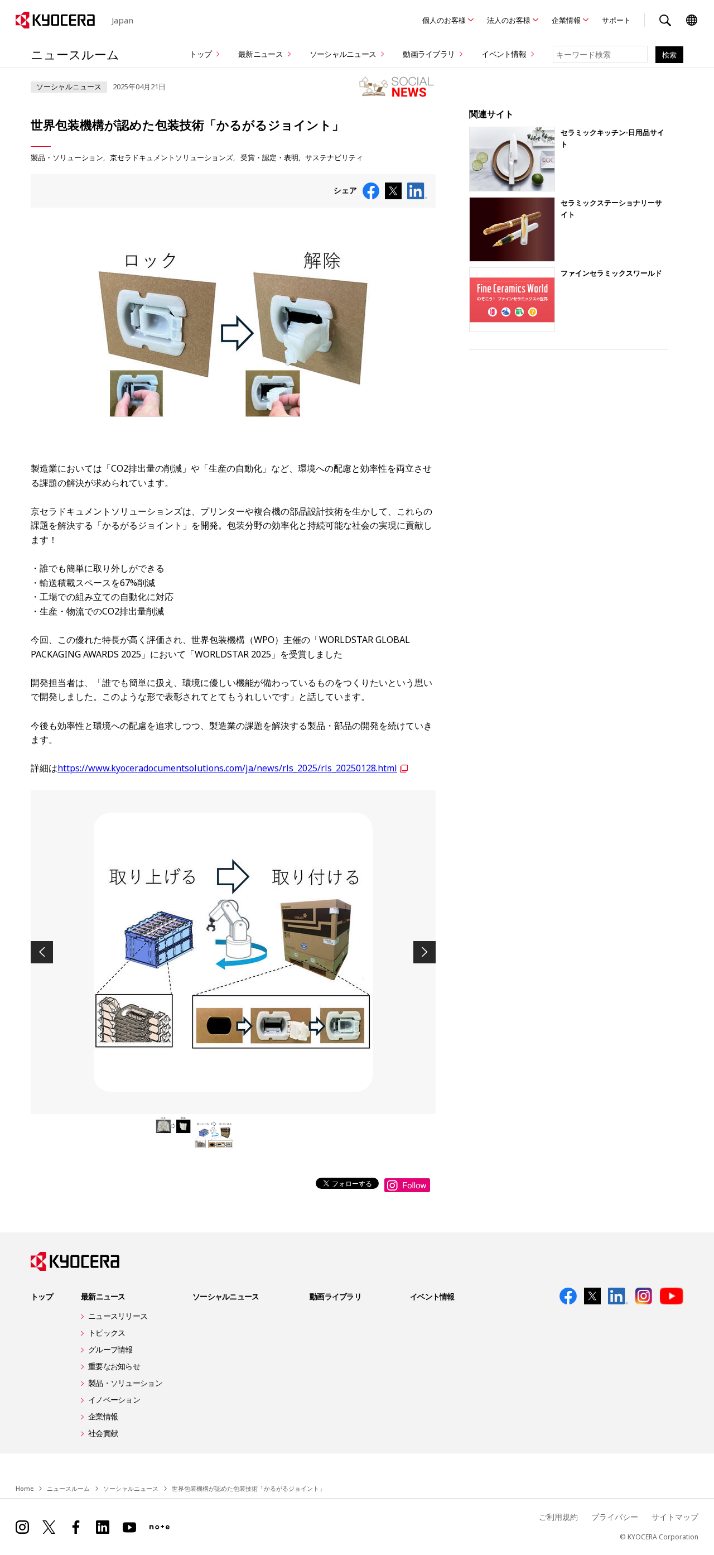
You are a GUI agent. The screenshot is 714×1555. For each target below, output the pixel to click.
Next (424, 952)
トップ (200, 54)
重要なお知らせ (114, 1366)
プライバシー (614, 1516)
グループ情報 (110, 1349)
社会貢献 (103, 1433)
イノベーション (114, 1399)
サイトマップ (675, 1516)
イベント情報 (503, 54)
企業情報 (566, 20)
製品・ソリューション (67, 157)
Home (24, 1488)
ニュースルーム (75, 54)
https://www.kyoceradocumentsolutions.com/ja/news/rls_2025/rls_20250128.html (227, 768)
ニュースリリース (117, 1316)
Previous (42, 952)
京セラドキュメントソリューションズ (171, 157)
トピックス (106, 1332)
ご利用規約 (558, 1516)
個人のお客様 (444, 20)
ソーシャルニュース (343, 54)
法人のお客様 (508, 20)
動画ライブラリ (429, 54)
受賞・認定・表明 (269, 157)
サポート (616, 20)
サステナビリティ (334, 157)
